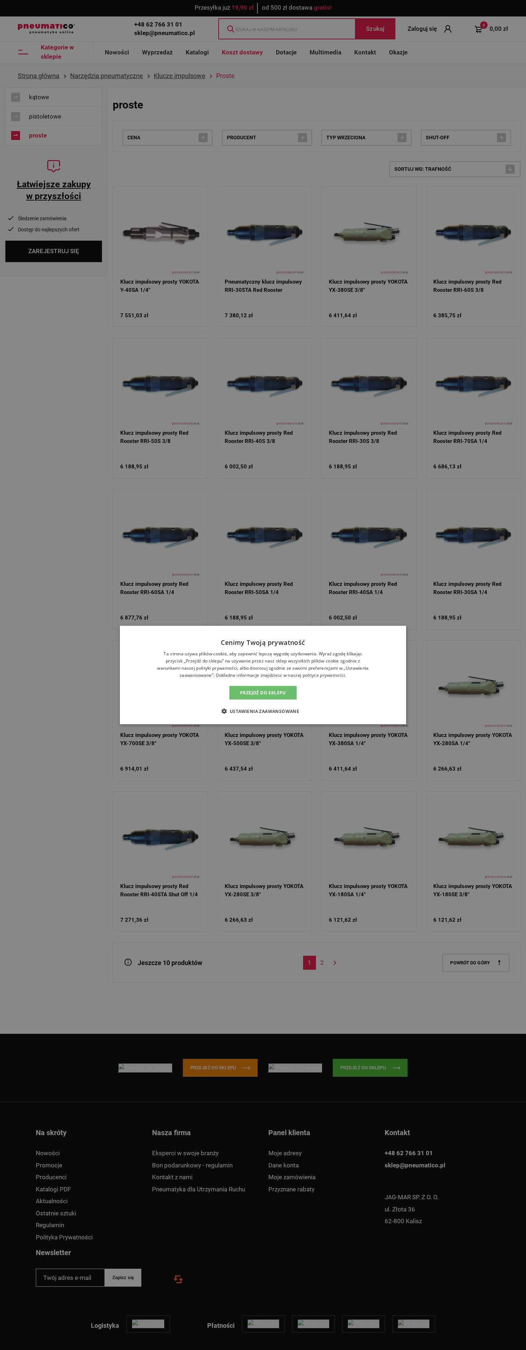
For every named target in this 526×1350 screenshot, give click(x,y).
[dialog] (263, 675)
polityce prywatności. (324, 675)
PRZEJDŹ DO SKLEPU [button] (263, 692)
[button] (263, 711)
